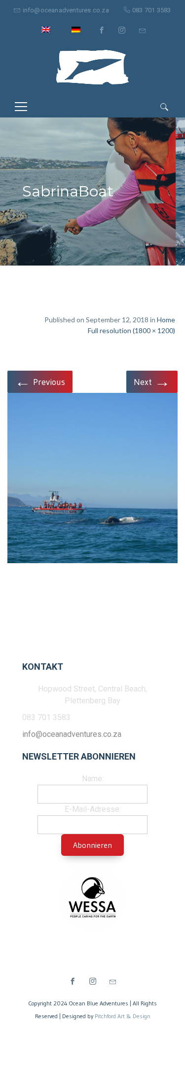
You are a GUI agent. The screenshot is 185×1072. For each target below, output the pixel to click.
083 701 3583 (151, 10)
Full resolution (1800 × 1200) (131, 330)
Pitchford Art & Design (122, 1016)
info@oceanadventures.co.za (66, 10)
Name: (93, 778)
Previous (40, 381)
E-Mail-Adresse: (93, 809)
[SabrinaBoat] (92, 480)
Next (152, 381)
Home (166, 319)
